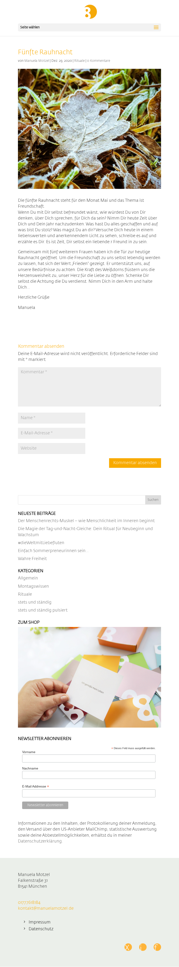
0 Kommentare (98, 60)
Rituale (79, 60)
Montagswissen (33, 586)
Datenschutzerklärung (40, 841)
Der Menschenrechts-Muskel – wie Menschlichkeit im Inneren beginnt (86, 521)
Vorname (28, 752)
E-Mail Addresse (35, 786)
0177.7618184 (29, 903)
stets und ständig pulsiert (43, 610)
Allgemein (28, 578)
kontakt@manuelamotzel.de (46, 908)
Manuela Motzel (36, 60)
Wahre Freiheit (32, 559)
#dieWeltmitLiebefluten (41, 543)
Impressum (40, 922)
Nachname (30, 768)
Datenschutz (41, 929)
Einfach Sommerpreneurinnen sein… (53, 551)
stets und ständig (35, 602)
